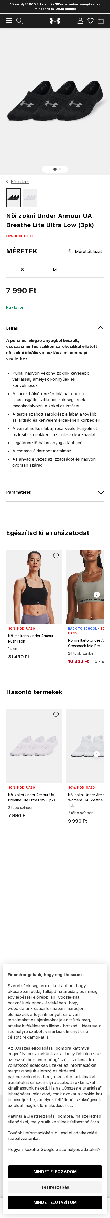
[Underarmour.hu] (55, 21)
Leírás (12, 328)
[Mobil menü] (9, 21)
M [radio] (55, 269)
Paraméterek (18, 492)
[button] (55, 169)
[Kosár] (101, 21)
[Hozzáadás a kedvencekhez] (56, 556)
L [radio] (87, 269)
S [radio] (22, 269)
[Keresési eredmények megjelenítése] (19, 21)
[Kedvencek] (90, 21)
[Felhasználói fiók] (80, 21)
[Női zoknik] (7, 181)
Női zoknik (20, 181)
